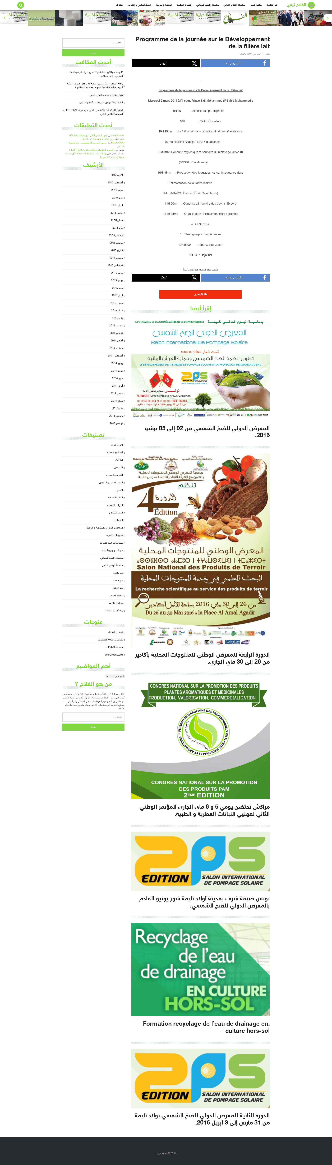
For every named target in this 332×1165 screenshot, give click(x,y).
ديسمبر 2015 (116, 235)
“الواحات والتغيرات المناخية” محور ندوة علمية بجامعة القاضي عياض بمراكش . (96, 74)
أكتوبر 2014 (117, 340)
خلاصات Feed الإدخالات (110, 639)
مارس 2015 (116, 303)
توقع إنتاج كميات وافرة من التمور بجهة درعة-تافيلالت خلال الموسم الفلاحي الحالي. (93, 112)
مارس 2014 (116, 393)
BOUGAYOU (117, 142)
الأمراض (118, 467)
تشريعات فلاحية (115, 535)
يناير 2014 (118, 408)
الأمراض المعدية (114, 475)
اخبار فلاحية (272, 5)
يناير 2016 (118, 228)
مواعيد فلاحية (116, 603)
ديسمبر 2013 (116, 416)
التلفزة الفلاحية (184, 5)
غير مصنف (117, 580)
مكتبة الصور (256, 5)
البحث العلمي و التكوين (139, 5)
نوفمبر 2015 (116, 243)
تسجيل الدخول (115, 632)
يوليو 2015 (117, 273)
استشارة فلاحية (164, 5)
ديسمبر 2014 (116, 325)
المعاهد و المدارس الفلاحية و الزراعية (104, 527)
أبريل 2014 (117, 386)
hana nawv (118, 135)
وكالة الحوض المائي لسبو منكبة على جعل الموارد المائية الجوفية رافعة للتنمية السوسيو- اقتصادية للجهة (95, 85)
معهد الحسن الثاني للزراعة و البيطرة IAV (88, 135)
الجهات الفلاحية (115, 505)
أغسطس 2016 (115, 182)
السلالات (118, 520)
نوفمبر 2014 (116, 333)
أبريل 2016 (117, 205)
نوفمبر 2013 (116, 423)
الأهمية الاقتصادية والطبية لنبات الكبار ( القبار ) (91, 150)
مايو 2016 (117, 197)
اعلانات (119, 5)
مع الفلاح (118, 588)
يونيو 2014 (117, 370)
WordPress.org (114, 654)
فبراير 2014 (117, 401)
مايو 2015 (117, 288)
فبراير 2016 (117, 220)
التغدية (119, 490)
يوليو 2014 (117, 363)
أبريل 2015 (117, 295)
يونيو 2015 (117, 280)
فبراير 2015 (117, 310)
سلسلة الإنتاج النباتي (234, 5)
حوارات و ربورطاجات (112, 550)
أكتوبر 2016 (117, 175)
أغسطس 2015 (115, 265)
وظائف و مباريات (114, 610)
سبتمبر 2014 (116, 348)
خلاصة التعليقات (114, 647)
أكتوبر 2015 (117, 250)
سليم (121, 139)
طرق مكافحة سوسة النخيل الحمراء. (105, 95)
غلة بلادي (118, 573)
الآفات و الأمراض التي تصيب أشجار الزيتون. (101, 102)
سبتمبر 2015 (116, 258)
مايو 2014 (117, 378)
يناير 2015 (118, 318)
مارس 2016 (116, 212)
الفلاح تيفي (296, 5)
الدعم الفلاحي (116, 512)
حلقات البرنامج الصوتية (111, 542)
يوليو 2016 (117, 190)
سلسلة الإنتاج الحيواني (207, 5)
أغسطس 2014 (115, 355)
